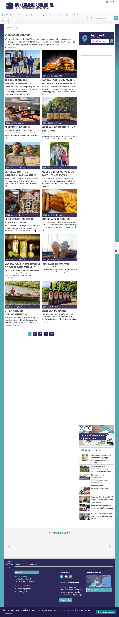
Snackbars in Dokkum (56, 219)
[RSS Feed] (71, 394)
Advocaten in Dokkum (100, 234)
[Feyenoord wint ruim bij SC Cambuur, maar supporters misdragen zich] (84, 245)
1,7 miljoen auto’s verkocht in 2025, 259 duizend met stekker (102, 262)
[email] (116, 251)
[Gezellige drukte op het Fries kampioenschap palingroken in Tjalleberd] (84, 214)
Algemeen (13, 15)
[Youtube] (66, 394)
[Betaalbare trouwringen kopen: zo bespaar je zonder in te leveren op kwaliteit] (84, 203)
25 (52, 334)
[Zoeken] (116, 18)
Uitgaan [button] (67, 15)
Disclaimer (93, 431)
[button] (10, 47)
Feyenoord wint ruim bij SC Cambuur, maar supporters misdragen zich (102, 245)
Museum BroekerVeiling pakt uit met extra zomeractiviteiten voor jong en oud (58, 173)
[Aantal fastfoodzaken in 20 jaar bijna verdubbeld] (59, 64)
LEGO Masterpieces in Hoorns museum (19, 220)
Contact (5, 21)
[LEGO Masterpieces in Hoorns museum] (22, 203)
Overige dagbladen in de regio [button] (99, 407)
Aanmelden (66, 417)
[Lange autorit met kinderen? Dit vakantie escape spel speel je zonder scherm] (22, 155)
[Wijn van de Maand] (59, 294)
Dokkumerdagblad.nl (34, 5)
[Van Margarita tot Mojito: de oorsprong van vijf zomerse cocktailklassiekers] (22, 247)
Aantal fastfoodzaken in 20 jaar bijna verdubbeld (59, 81)
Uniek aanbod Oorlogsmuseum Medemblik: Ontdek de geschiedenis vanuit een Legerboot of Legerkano (21, 312)
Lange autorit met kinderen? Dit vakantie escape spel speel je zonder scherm (20, 173)
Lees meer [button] (8, 613)
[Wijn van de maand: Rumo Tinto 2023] (59, 111)
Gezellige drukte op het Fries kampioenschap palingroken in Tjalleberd (101, 214)
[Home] (2, 15)
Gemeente (35, 15)
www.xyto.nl (22, 409)
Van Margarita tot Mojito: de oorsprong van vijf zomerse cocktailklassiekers (22, 265)
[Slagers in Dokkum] (22, 111)
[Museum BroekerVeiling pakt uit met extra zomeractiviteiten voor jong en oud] (59, 155)
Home (9, 28)
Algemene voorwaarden (80, 431)
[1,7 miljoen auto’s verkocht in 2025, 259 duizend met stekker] (84, 262)
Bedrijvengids (24, 15)
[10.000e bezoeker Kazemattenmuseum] (22, 64)
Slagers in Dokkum (17, 127)
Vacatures (77, 15)
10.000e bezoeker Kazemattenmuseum (18, 81)
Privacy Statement (105, 431)
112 (7, 15)
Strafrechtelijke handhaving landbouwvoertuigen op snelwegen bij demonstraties (101, 226)
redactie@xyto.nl (24, 406)
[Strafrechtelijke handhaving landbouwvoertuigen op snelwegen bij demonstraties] (84, 223)
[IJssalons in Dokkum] (59, 247)
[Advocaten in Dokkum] (84, 236)
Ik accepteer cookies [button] (106, 612)
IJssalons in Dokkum (55, 263)
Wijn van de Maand (54, 310)
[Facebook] (62, 394)
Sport (61, 15)
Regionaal (44, 15)
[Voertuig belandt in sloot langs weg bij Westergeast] (84, 253)
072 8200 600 (23, 403)
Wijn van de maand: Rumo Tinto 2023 (58, 128)
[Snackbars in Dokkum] (59, 203)
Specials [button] (53, 15)
